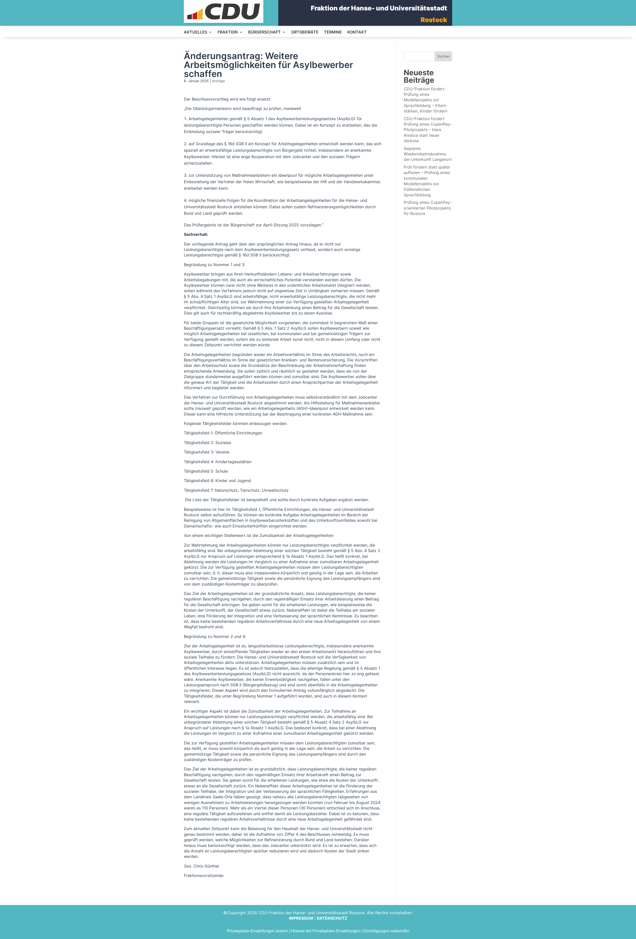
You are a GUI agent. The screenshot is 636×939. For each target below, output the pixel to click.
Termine (333, 32)
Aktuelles (195, 32)
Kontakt (357, 32)
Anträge (218, 81)
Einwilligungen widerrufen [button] (386, 931)
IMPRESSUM (301, 918)
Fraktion (228, 32)
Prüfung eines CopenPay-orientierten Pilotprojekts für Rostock (428, 208)
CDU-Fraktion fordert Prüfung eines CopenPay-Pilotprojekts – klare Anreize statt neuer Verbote (428, 129)
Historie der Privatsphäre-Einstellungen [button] (325, 931)
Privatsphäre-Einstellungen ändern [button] (257, 931)
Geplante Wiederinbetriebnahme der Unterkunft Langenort (428, 154)
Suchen (443, 56)
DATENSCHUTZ (332, 918)
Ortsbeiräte (304, 32)
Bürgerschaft (264, 32)
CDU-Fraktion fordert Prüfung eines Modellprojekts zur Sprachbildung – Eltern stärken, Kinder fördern (425, 100)
